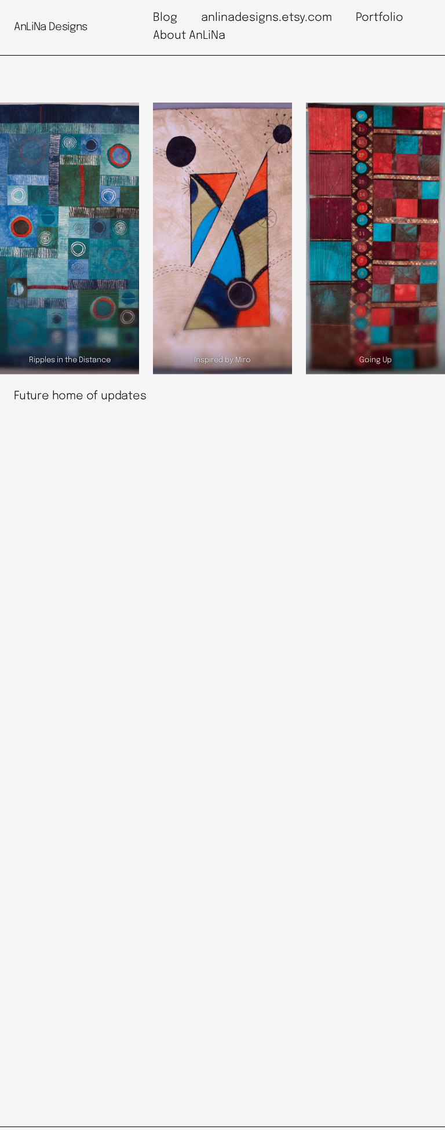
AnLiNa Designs (50, 26)
